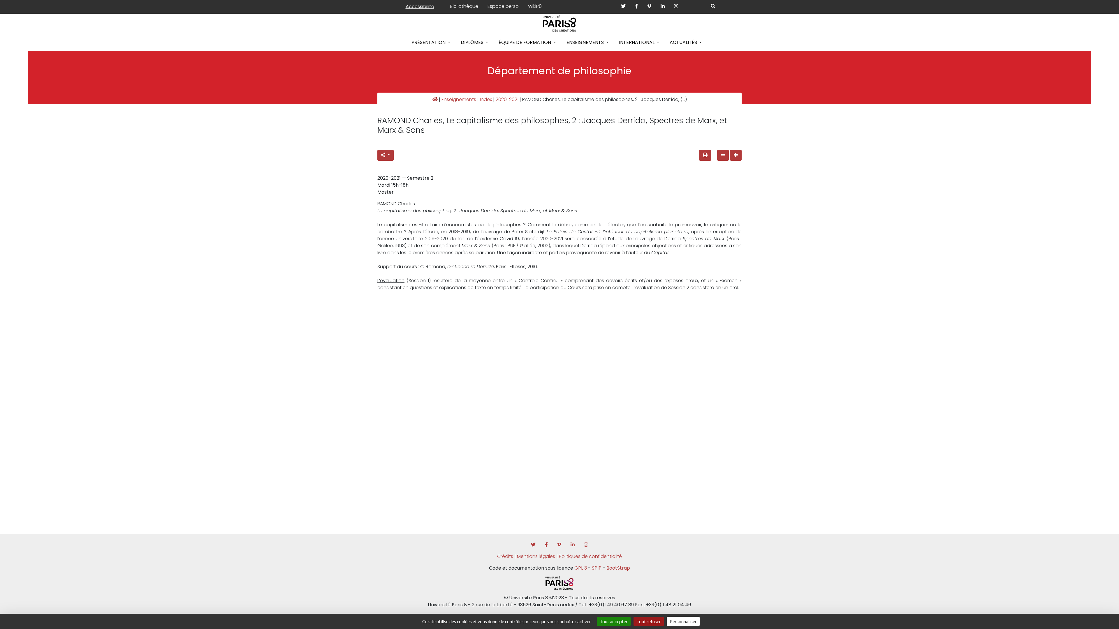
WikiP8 (535, 6)
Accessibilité (420, 6)
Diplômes (473, 42)
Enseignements (585, 42)
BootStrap (618, 568)
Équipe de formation (525, 42)
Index (486, 99)
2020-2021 (507, 99)
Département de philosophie (559, 71)
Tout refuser (648, 621)
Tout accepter (614, 621)
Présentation (429, 42)
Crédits (505, 556)
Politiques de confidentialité (590, 556)
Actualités (684, 42)
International (637, 42)
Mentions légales (536, 556)
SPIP (596, 568)
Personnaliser (683, 621)
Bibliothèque (464, 6)
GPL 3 (580, 568)
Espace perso (503, 6)
